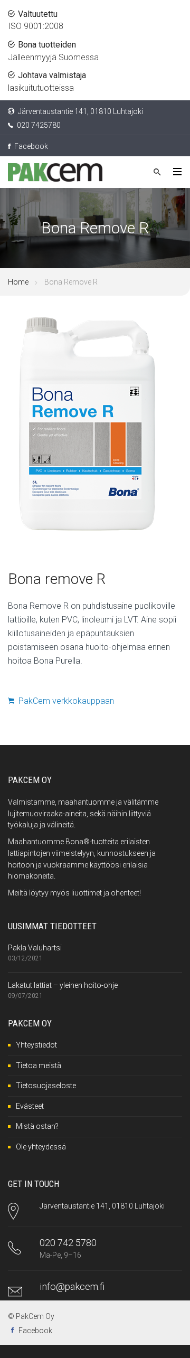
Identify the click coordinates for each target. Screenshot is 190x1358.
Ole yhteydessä (41, 1147)
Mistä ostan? (37, 1126)
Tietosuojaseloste (46, 1085)
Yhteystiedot (36, 1045)
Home (18, 282)
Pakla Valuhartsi (35, 948)
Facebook (30, 146)
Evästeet (30, 1106)
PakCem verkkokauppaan (64, 701)
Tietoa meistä (38, 1065)
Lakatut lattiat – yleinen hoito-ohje (63, 985)
